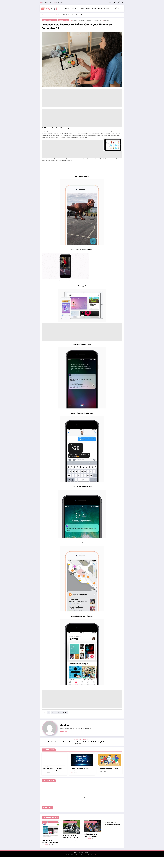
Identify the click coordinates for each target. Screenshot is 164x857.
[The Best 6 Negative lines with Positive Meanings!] (82, 759)
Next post (85, 739)
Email (83, 797)
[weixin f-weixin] (122, 2)
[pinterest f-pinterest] (118, 2)
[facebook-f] (103, 2)
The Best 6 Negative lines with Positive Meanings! (80, 769)
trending (82, 20)
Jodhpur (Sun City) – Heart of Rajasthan (91, 835)
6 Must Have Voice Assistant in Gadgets (108, 768)
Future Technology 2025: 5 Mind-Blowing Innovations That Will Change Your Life (53, 769)
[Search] (115, 8)
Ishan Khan (89, 20)
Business (100, 8)
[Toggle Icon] (121, 8)
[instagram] (110, 2)
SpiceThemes (95, 854)
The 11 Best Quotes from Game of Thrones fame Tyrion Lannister (64, 743)
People (91, 822)
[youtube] (114, 2)
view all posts (63, 731)
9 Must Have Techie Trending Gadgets (94, 742)
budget (75, 20)
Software (54, 20)
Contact (87, 852)
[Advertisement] (80, 98)
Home (75, 852)
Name (43, 797)
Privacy (81, 852)
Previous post (77, 739)
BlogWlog (47, 767)
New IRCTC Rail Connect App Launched (50, 841)
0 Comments (106, 20)
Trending (67, 8)
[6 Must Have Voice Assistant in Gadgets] (109, 759)
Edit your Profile (83, 728)
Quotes (94, 8)
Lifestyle (82, 8)
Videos (88, 8)
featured (78, 20)
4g (72, 20)
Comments (44, 784)
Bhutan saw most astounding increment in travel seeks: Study (113, 823)
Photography (74, 8)
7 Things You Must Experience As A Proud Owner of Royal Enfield (71, 836)
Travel (56, 822)
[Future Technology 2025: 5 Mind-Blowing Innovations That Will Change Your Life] (54, 759)
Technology (107, 8)
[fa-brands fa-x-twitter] (107, 2)
